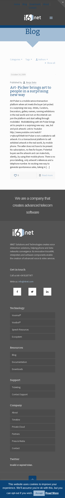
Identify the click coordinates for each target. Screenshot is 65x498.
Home (17, 4)
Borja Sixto (31, 82)
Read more (47, 175)
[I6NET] (32, 17)
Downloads (35, 4)
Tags (27, 59)
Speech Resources (20, 329)
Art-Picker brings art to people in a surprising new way (30, 91)
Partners (16, 434)
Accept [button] (39, 493)
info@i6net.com (25, 281)
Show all (51, 62)
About (46, 4)
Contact (32, 7)
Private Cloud (18, 426)
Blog (25, 4)
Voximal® (16, 315)
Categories (15, 59)
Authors (42, 59)
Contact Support (20, 394)
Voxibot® (16, 322)
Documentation (19, 362)
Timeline (16, 419)
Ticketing (16, 387)
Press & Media (18, 441)
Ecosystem (17, 336)
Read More (52, 493)
